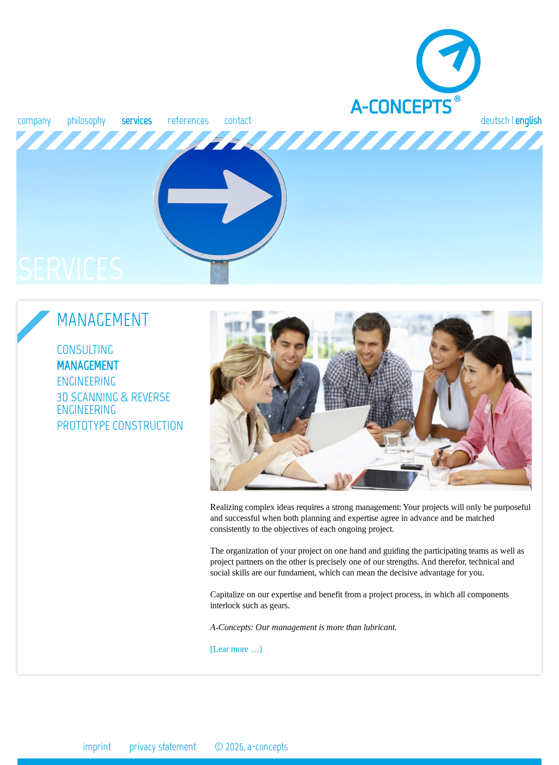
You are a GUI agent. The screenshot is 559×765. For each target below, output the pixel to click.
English (528, 120)
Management (88, 365)
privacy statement (162, 746)
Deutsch (495, 120)
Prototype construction (120, 425)
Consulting (85, 349)
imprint (97, 746)
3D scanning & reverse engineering (113, 403)
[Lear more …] (236, 649)
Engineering (86, 381)
